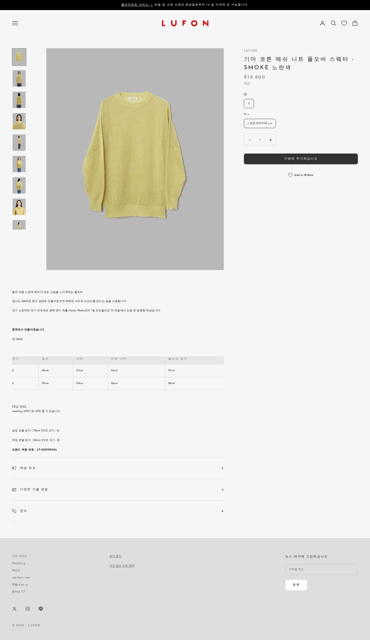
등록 (296, 584)
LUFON (250, 50)
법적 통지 (115, 556)
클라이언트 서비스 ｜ (137, 5)
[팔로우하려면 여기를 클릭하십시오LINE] (40, 608)
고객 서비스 (19, 556)
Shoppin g (18, 563)
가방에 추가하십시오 (301, 158)
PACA (16, 570)
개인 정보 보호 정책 (121, 565)
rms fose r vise (21, 577)
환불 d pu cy (20, 584)
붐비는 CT (18, 591)
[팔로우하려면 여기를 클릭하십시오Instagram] (27, 608)
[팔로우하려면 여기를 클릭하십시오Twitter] (14, 608)
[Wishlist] (344, 23)
